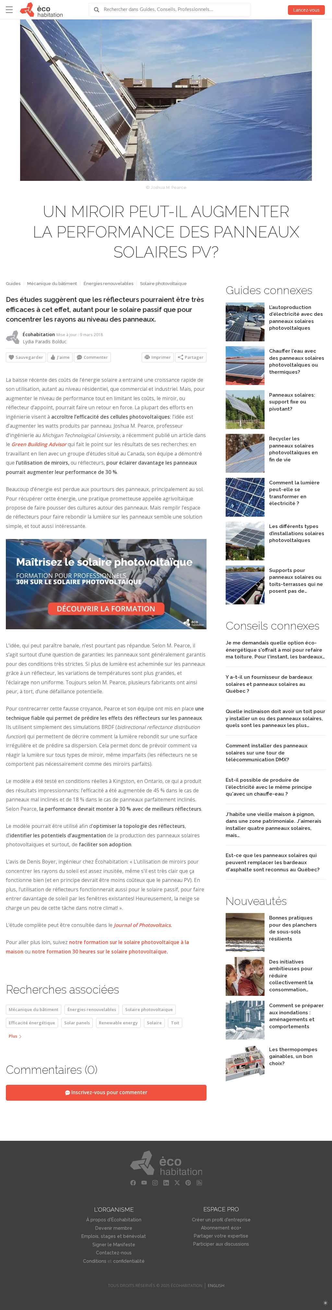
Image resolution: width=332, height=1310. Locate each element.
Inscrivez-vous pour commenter (108, 1092)
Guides (13, 283)
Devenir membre (113, 1228)
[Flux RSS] (199, 1182)
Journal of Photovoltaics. (143, 925)
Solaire (154, 1023)
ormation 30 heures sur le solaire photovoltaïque (108, 951)
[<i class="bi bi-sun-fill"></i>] (325, 1303)
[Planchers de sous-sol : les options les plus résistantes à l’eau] (245, 950)
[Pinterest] (188, 1182)
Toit (175, 1023)
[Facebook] (132, 1182)
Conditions (94, 1261)
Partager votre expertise (221, 1235)
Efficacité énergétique (32, 1023)
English (216, 1285)
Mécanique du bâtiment (52, 283)
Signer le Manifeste (113, 1244)
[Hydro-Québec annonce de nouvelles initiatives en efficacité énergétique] (245, 994)
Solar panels (77, 1023)
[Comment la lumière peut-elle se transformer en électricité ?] (245, 515)
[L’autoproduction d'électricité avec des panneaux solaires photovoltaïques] (245, 339)
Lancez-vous (306, 10)
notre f (39, 951)
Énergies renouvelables (108, 283)
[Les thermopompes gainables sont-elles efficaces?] (245, 1082)
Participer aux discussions (221, 1244)
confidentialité (129, 1261)
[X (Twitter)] (177, 1182)
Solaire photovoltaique (163, 283)
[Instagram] (155, 1182)
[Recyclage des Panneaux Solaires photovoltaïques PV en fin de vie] (245, 471)
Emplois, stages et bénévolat (113, 1236)
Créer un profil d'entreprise (221, 1219)
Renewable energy (118, 1023)
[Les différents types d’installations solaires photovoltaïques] (245, 559)
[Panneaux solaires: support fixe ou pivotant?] (245, 427)
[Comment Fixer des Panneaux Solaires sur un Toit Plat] (245, 603)
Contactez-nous (114, 1252)
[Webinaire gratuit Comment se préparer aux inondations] (245, 1038)
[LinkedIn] (166, 1182)
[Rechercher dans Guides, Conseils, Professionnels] (99, 10)
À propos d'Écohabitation (113, 1219)
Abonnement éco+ (221, 1227)
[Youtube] (143, 1182)
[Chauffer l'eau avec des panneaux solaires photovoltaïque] (245, 383)
